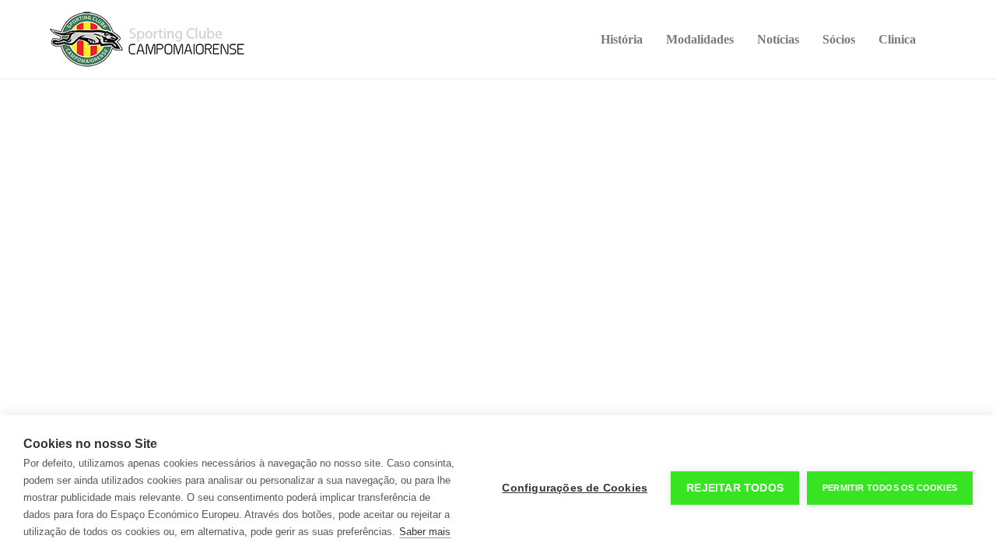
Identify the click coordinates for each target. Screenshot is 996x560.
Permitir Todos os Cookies (889, 487)
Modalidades (700, 39)
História (622, 39)
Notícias (778, 39)
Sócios (838, 39)
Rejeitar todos (735, 488)
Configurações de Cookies (574, 488)
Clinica (897, 39)
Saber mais (425, 531)
